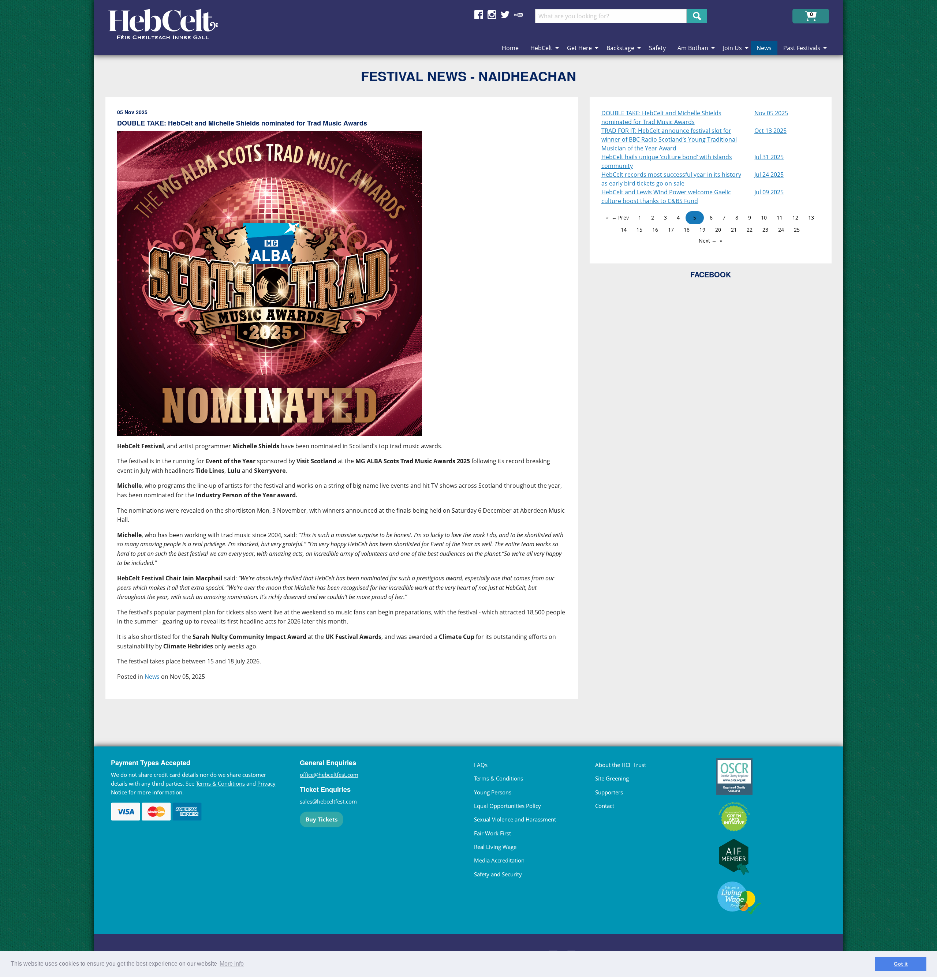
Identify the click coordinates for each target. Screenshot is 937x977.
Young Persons (492, 792)
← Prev (620, 217)
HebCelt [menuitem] (541, 48)
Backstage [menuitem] (620, 48)
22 (750, 229)
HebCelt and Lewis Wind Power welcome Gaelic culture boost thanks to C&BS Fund (666, 196)
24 (781, 229)
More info (232, 964)
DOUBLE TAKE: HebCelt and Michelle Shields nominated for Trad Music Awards (661, 117)
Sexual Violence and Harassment (515, 819)
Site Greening (612, 778)
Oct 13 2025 (770, 131)
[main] (347, 407)
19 (702, 229)
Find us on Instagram (492, 14)
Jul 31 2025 (769, 157)
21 (734, 229)
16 (655, 229)
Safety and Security (498, 874)
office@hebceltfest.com (329, 774)
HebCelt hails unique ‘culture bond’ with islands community (666, 161)
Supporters (609, 792)
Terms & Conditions (220, 783)
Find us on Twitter (505, 14)
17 (671, 229)
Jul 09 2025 (769, 192)
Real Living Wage (495, 846)
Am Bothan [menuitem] (692, 48)
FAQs (481, 764)
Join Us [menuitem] (732, 48)
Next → (708, 240)
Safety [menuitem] (657, 48)
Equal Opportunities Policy (507, 805)
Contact (604, 805)
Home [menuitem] (510, 48)
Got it (901, 964)
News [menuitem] (764, 48)
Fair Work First (492, 833)
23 (765, 229)
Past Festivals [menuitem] (801, 48)
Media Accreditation (499, 860)
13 (811, 217)
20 (718, 229)
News (152, 677)
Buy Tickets (321, 819)
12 (795, 217)
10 (764, 217)
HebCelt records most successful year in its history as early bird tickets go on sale (671, 179)
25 (797, 229)
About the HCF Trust (620, 764)
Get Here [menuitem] (579, 48)
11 (780, 217)
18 (687, 229)
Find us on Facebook (479, 14)
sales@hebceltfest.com (328, 801)
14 (624, 229)
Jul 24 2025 (769, 175)
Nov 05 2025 (771, 113)
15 (639, 229)
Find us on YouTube (518, 14)
